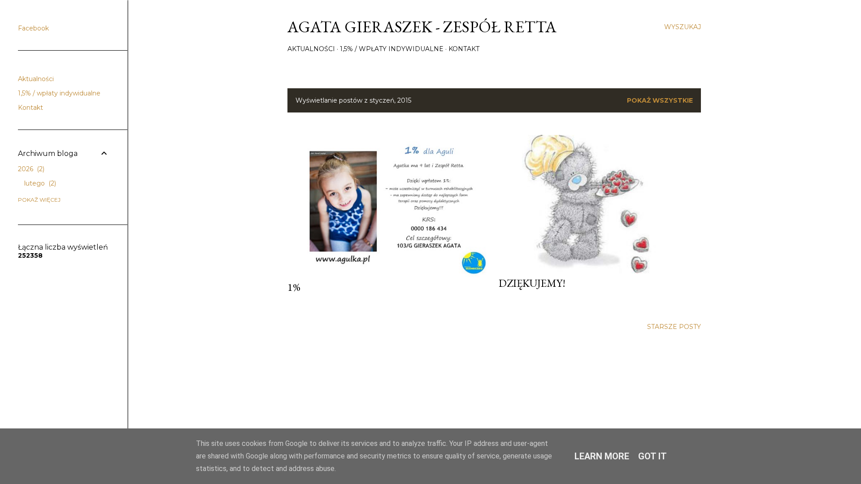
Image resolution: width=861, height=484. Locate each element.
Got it (652, 456)
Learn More (601, 456)
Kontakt (463, 49)
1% (293, 287)
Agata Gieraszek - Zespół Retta (422, 26)
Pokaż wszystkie (660, 100)
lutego (39, 183)
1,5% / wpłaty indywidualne (392, 49)
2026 (30, 169)
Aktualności (311, 49)
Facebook (33, 28)
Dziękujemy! (532, 283)
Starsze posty (674, 327)
